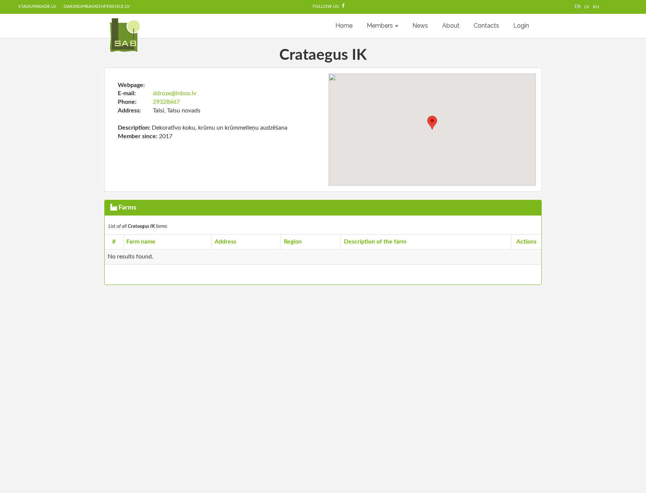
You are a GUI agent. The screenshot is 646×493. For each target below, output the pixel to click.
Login (521, 25)
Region (293, 242)
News (420, 25)
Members (380, 25)
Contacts (486, 25)
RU (596, 6)
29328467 (166, 102)
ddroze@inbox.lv (174, 93)
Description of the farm (375, 242)
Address (225, 242)
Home (344, 25)
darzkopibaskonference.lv (97, 6)
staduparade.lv (37, 6)
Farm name (141, 242)
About (450, 25)
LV (586, 6)
